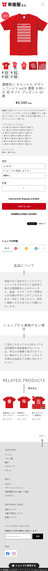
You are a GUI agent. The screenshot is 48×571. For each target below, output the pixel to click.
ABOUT (8, 484)
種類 (4, 161)
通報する (42, 223)
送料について (11, 509)
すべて (7, 248)
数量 (4, 183)
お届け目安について (14, 513)
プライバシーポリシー (15, 488)
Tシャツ (8, 454)
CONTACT (9, 495)
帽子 (7, 462)
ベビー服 (9, 458)
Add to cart (24, 206)
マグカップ (10, 466)
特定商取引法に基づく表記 (17, 491)
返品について (11, 517)
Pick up (8, 470)
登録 (37, 536)
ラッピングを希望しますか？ (16, 171)
